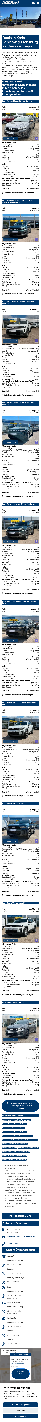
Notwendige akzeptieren (21, 1405)
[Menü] (38, 3)
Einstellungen (20, 1410)
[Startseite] (10, 2)
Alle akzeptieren (20, 1416)
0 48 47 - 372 (12, 1243)
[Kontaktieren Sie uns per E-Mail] (33, 3)
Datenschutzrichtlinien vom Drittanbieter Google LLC (18, 1364)
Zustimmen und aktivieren (20, 1373)
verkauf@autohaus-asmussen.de (21, 1237)
